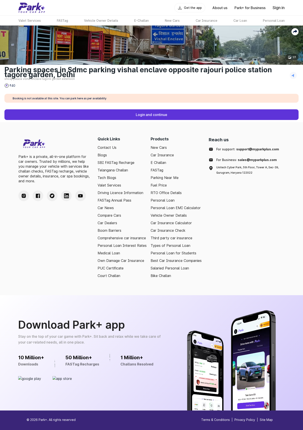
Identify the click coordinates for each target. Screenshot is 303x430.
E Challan (158, 162)
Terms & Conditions (215, 420)
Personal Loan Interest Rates (122, 245)
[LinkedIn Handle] (66, 195)
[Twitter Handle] (52, 195)
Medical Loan (109, 253)
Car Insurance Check (168, 230)
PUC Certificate (111, 268)
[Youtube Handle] (80, 195)
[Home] (31, 8)
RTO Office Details (166, 192)
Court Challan (109, 275)
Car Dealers (107, 223)
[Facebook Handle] (38, 195)
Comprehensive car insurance (122, 238)
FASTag (157, 170)
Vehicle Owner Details (169, 215)
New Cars (159, 147)
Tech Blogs (107, 177)
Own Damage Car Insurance (121, 260)
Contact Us (107, 147)
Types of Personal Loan (170, 245)
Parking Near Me (165, 177)
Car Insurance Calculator (171, 223)
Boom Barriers (109, 230)
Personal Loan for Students (173, 253)
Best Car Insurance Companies (176, 260)
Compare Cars (109, 215)
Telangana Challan (113, 170)
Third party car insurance (171, 238)
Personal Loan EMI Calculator (176, 208)
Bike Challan (161, 275)
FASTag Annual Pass (114, 200)
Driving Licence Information (120, 192)
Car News (106, 208)
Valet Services (109, 185)
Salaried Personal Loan (170, 268)
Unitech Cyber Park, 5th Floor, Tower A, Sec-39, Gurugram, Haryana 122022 (247, 170)
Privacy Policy (244, 420)
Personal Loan (163, 200)
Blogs (102, 155)
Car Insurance (162, 155)
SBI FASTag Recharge (116, 162)
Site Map (266, 420)
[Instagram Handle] (23, 195)
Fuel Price (159, 185)
